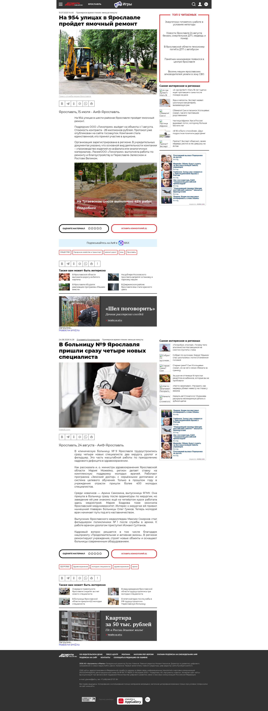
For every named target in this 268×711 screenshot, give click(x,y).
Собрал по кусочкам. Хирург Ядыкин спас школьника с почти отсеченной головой (191, 357)
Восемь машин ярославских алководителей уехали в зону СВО (184, 73)
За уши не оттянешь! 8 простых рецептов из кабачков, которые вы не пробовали (191, 378)
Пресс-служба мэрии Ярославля (75, 96)
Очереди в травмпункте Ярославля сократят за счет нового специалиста (85, 591)
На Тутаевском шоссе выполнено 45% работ (114, 201)
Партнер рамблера (106, 699)
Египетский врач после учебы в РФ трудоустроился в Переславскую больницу (136, 601)
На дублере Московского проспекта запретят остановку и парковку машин (137, 277)
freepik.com (64, 429)
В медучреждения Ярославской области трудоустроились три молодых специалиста (136, 591)
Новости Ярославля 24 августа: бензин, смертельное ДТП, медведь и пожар (184, 36)
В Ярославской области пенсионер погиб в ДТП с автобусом (184, 48)
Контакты (105, 658)
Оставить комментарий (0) (134, 228)
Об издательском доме (91, 654)
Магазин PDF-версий (144, 654)
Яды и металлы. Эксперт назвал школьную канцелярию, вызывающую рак (188, 102)
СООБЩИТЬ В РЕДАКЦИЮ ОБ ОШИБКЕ (130, 658)
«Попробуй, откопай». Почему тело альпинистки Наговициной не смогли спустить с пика (190, 347)
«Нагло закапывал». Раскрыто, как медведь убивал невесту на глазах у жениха (190, 388)
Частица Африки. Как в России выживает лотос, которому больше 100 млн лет (190, 123)
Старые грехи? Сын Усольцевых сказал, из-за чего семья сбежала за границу (190, 367)
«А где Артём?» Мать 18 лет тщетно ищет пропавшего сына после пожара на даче (189, 92)
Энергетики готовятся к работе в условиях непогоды (184, 23)
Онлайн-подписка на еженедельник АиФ (177, 654)
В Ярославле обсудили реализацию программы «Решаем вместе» (88, 287)
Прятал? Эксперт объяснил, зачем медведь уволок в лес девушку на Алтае (189, 143)
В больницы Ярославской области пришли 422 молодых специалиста (87, 601)
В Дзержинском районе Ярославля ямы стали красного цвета (136, 287)
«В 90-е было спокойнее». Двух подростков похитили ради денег (189, 132)
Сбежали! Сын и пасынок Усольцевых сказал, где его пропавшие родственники (191, 113)
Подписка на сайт (88, 658)
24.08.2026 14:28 (66, 339)
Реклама (126, 654)
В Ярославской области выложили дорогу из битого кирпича (86, 277)
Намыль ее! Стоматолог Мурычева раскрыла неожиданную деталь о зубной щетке (189, 398)
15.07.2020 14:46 (66, 12)
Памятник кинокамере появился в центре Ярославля (184, 60)
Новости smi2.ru (69, 330)
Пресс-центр (112, 654)
